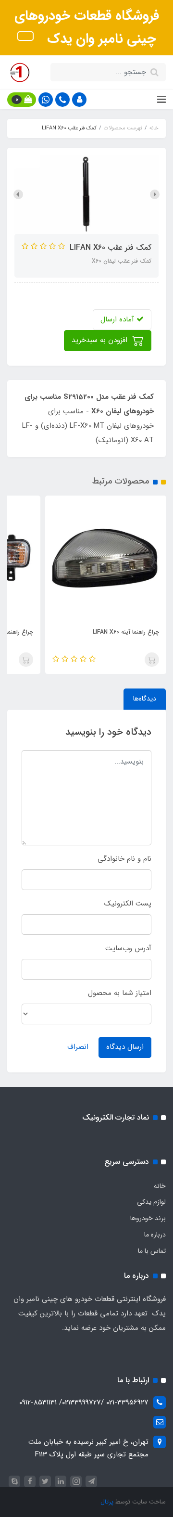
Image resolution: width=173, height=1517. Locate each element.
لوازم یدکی (151, 1202)
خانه (160, 1186)
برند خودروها (148, 1218)
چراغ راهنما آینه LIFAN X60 (126, 632)
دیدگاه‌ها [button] (144, 698)
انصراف (77, 1047)
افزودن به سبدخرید (101, 340)
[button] (79, 99)
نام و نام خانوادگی (124, 859)
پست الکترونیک (127, 903)
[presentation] (155, 194)
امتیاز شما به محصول (119, 993)
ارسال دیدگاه (125, 1047)
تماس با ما (152, 1251)
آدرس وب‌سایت (128, 948)
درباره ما (155, 1234)
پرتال (106, 1502)
